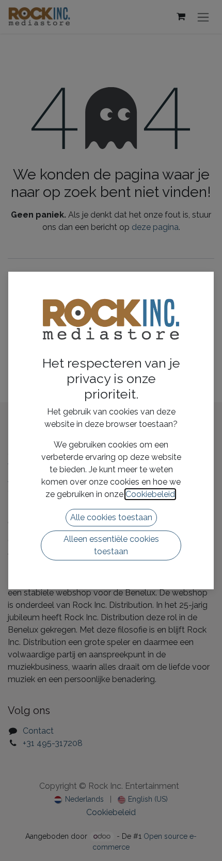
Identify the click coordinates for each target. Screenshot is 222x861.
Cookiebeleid (150, 494)
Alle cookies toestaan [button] (111, 517)
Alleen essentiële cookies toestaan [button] (111, 545)
